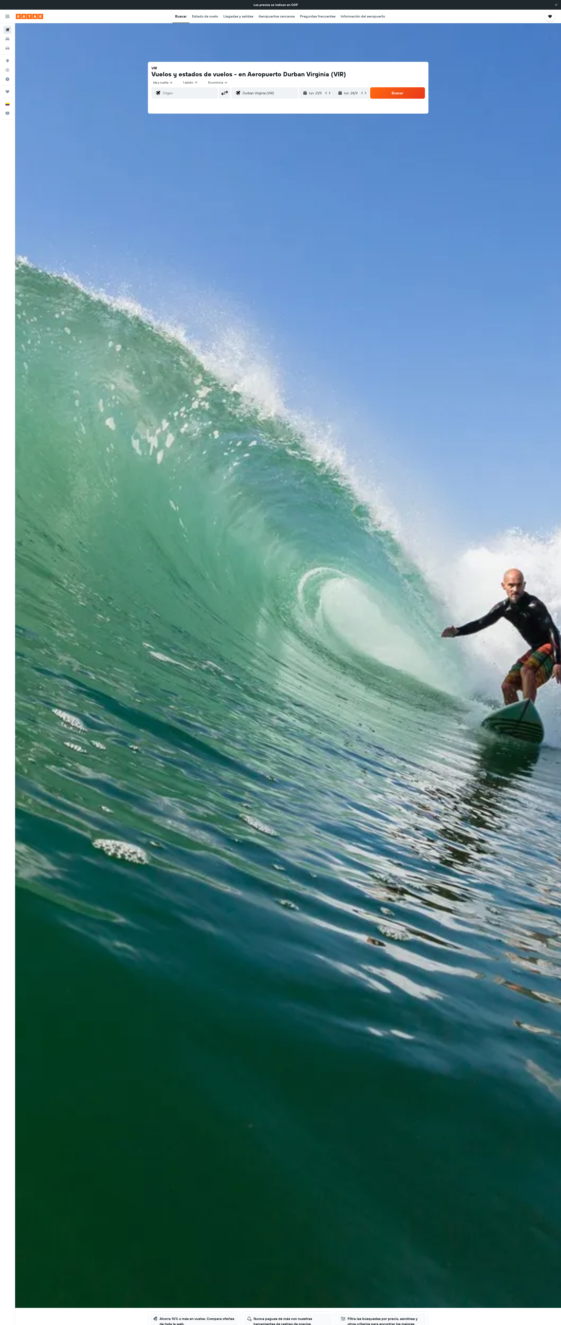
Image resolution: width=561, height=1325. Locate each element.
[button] (556, 5)
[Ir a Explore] (7, 60)
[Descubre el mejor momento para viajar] (7, 79)
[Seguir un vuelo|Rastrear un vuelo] (7, 70)
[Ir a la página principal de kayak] (29, 16)
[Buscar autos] (7, 48)
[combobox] (163, 82)
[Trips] (7, 91)
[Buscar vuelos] (7, 29)
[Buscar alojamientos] (7, 39)
